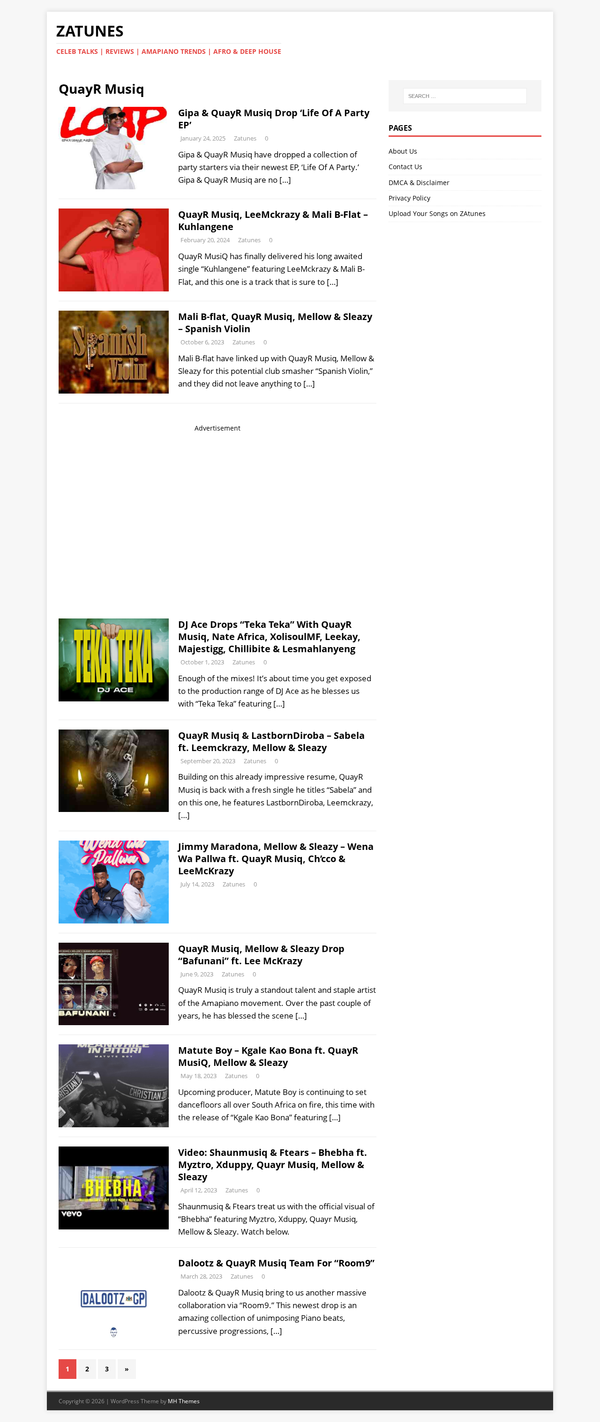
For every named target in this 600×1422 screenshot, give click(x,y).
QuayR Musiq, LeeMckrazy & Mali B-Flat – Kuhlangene (273, 220)
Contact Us (405, 166)
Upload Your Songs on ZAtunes (437, 213)
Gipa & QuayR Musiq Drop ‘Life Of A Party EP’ (273, 118)
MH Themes (184, 1401)
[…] (285, 179)
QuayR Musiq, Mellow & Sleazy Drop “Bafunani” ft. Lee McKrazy (261, 954)
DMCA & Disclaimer (419, 182)
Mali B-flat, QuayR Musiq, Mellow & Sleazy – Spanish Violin (275, 322)
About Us (403, 151)
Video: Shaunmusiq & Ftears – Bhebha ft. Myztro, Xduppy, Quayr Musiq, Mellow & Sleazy (272, 1164)
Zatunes (245, 138)
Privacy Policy (409, 198)
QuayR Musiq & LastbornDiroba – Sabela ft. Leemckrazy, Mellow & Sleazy (271, 741)
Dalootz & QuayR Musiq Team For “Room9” (276, 1263)
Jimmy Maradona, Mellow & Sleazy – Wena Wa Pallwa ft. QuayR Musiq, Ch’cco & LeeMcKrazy (276, 858)
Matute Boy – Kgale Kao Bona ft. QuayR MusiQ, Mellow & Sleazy (268, 1056)
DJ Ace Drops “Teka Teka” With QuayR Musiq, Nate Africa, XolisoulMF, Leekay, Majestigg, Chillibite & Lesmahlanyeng (269, 636)
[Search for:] (465, 96)
